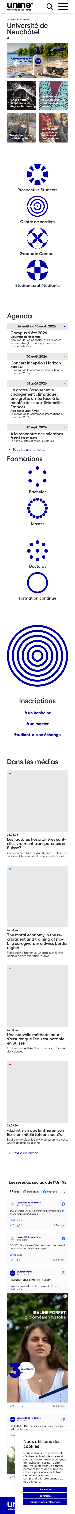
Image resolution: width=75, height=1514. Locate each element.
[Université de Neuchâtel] (20, 7)
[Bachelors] (37, 478)
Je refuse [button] (45, 1495)
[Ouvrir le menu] (63, 6)
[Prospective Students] (37, 176)
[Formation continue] (37, 584)
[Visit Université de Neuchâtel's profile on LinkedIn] (12, 1419)
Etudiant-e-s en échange (37, 734)
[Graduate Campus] (37, 239)
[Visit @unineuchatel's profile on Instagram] (12, 1273)
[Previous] (16, 63)
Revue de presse (25, 1153)
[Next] (58, 63)
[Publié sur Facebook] (63, 1204)
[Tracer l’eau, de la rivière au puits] (21, 128)
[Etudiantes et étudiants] (37, 271)
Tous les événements (29, 449)
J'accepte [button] (45, 1489)
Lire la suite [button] (16, 1220)
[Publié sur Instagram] (63, 1273)
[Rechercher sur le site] (50, 6)
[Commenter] (17, 1259)
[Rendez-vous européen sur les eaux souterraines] (21, 95)
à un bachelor (38, 712)
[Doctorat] (37, 552)
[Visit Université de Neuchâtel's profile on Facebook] (12, 1204)
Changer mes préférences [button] (45, 1501)
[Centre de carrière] (37, 208)
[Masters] (37, 510)
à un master (37, 723)
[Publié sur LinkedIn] (63, 1419)
